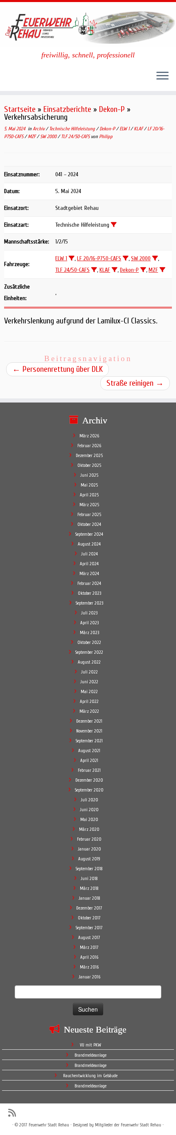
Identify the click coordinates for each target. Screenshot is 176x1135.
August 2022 (89, 662)
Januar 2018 (89, 898)
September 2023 (89, 603)
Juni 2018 (89, 878)
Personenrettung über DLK (57, 369)
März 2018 (89, 888)
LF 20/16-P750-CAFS (99, 258)
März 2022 (89, 711)
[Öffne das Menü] (162, 76)
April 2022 (89, 701)
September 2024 (89, 534)
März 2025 (89, 504)
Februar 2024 (89, 583)
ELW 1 (125, 129)
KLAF (139, 129)
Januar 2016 (89, 977)
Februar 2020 (89, 839)
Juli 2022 (89, 672)
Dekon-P (112, 109)
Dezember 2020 (89, 780)
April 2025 (89, 495)
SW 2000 (49, 136)
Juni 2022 (89, 682)
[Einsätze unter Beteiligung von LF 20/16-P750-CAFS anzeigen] (126, 258)
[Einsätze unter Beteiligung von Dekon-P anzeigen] (143, 270)
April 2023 (89, 623)
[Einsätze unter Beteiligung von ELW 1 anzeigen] (71, 258)
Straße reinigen (135, 383)
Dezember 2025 (89, 455)
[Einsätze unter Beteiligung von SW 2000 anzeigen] (155, 258)
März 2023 (89, 632)
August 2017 (89, 937)
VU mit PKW (90, 1045)
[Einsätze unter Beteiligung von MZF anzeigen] (162, 270)
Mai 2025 (89, 485)
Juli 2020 (89, 800)
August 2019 (89, 859)
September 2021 (89, 741)
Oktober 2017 (89, 918)
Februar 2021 (89, 770)
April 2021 (89, 760)
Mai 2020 (89, 819)
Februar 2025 (89, 514)
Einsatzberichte (67, 109)
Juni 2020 (89, 809)
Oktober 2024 (89, 524)
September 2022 (89, 652)
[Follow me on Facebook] (25, 1112)
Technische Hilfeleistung (72, 129)
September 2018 (89, 868)
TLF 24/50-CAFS (76, 136)
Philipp (106, 136)
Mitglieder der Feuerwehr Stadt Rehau (128, 1125)
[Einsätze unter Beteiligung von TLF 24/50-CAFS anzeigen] (94, 270)
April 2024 (89, 563)
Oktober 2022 (89, 642)
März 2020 (89, 829)
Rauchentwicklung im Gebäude (90, 1075)
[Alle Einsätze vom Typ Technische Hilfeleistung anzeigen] (114, 224)
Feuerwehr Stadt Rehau (49, 1125)
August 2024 (89, 544)
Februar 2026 (89, 445)
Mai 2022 (89, 691)
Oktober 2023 (89, 593)
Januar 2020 (89, 849)
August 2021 (89, 750)
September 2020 (89, 790)
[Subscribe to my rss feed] (14, 1113)
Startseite (20, 109)
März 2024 (89, 573)
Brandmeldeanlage (90, 1055)
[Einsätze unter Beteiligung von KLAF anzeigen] (114, 270)
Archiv (39, 129)
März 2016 (89, 967)
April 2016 (89, 957)
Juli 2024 (89, 554)
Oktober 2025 (89, 465)
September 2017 (89, 927)
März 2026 (89, 436)
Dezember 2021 (89, 721)
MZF (32, 136)
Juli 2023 (89, 613)
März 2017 (89, 947)
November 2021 (89, 731)
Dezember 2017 (89, 908)
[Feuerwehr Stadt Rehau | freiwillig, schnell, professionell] (88, 26)
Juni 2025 (89, 475)
